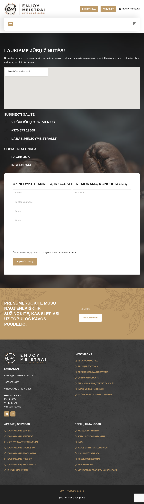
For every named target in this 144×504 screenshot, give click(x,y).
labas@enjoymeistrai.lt (18, 375)
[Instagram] (12, 413)
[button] (10, 24)
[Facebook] (6, 413)
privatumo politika (67, 252)
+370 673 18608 (11, 382)
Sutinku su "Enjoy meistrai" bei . (45, 252)
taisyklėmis (48, 252)
